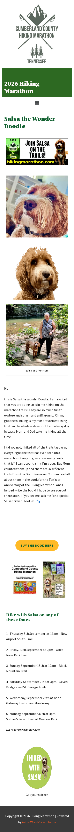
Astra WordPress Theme (39, 822)
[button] (37, 103)
